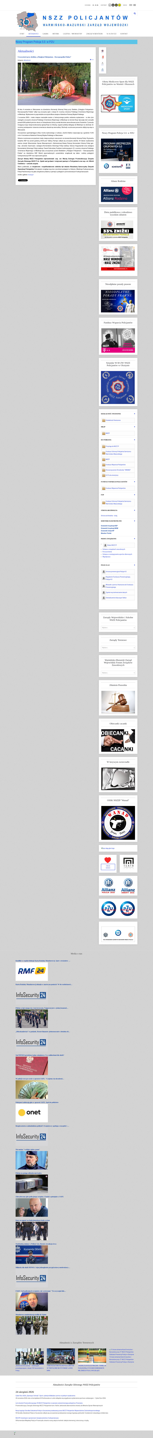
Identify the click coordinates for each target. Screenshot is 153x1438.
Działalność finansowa (113, 420)
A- (93, 5)
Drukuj (90, 59)
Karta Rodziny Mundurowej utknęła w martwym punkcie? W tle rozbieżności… (44, 984)
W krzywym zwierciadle (118, 762)
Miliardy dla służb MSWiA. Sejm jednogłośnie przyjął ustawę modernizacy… (43, 1267)
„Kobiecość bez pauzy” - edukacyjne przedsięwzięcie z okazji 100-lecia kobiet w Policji (30, 1368)
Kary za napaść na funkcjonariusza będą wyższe (33, 1220)
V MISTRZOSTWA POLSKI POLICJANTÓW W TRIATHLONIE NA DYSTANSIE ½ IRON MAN (60, 1368)
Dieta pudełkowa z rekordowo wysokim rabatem (118, 213)
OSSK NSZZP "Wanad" (118, 800)
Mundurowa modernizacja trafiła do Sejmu (31, 1314)
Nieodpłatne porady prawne (118, 284)
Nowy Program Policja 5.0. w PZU (35, 41)
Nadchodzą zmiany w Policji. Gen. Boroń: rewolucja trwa (36, 1244)
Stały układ (130, 5)
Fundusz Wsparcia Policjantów (118, 322)
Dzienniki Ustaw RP (107, 531)
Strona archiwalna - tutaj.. (109, 515)
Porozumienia (107, 552)
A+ (97, 5)
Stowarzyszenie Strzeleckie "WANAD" (118, 470)
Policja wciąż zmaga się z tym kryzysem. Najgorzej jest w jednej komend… (42, 1008)
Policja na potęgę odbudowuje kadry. (29, 1173)
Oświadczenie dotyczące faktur (116, 598)
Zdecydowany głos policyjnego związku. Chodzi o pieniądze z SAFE (40, 1197)
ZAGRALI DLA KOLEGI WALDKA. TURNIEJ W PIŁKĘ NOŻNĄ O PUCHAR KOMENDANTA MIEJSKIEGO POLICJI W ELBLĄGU (92, 1368)
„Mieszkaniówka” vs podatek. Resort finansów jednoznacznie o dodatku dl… (43, 1031)
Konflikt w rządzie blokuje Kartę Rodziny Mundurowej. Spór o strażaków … (43, 961)
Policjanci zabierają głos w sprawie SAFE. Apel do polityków (37, 1102)
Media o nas (76, 953)
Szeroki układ (134, 5)
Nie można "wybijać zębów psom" (28, 1149)
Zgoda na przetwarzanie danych (116, 592)
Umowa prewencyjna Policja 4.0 (116, 571)
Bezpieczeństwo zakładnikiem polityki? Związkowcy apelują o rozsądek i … (42, 1126)
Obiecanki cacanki (118, 723)
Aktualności (27, 60)
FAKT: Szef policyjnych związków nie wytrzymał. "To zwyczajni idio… (41, 1291)
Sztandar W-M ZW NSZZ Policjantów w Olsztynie (118, 364)
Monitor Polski (106, 533)
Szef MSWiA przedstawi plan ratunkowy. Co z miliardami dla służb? (40, 1055)
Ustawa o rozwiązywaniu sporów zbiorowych (117, 554)
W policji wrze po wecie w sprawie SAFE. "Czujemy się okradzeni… (40, 1079)
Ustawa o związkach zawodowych (114, 549)
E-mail (93, 59)
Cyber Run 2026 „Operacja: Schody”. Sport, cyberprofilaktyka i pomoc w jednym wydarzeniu (45, 1395)
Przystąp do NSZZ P (112, 446)
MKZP (108, 433)
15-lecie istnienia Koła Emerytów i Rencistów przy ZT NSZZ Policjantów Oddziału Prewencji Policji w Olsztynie (121, 1359)
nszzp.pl (30, 175)
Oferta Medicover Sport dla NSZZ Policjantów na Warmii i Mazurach (118, 82)
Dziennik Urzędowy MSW (109, 528)
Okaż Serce (108, 867)
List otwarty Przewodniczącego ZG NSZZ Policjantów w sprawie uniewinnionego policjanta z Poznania (49, 1403)
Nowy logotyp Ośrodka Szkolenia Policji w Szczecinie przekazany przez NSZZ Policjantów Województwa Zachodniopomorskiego (58, 1410)
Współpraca (106, 557)
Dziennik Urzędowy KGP (109, 526)
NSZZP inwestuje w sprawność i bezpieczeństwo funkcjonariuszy (37, 1418)
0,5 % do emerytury (112, 475)
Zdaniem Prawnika (118, 685)
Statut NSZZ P (112, 545)
